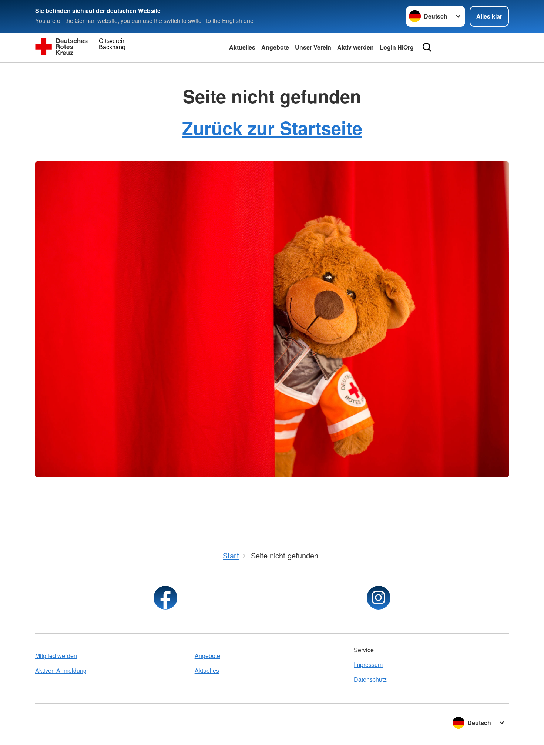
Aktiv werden (355, 47)
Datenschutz (370, 679)
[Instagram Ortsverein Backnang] (378, 598)
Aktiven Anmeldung (61, 670)
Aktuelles (242, 47)
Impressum (368, 664)
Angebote (275, 47)
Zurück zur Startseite (272, 128)
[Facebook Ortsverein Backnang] (165, 598)
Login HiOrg (397, 47)
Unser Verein (313, 47)
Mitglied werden (56, 655)
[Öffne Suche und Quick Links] (427, 47)
